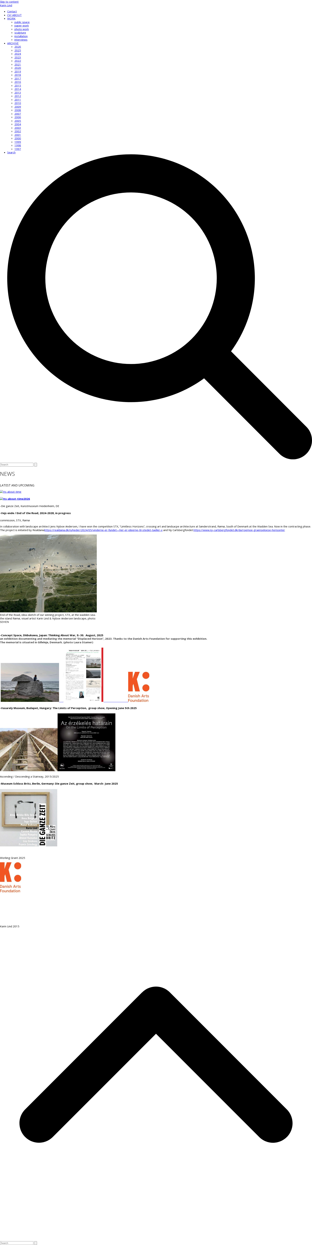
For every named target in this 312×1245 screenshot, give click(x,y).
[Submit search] (35, 465)
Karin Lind (6, 5)
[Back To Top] (156, 1239)
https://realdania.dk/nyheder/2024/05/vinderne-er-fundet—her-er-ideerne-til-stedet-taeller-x (103, 530)
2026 (26, 499)
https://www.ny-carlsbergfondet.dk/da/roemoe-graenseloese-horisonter (239, 530)
